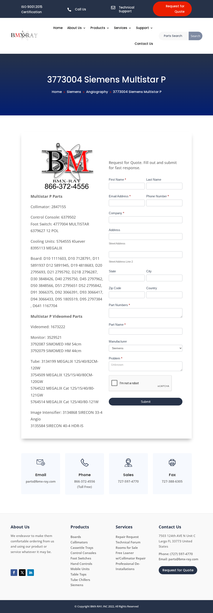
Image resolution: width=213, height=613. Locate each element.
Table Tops (78, 574)
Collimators (79, 542)
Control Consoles (83, 553)
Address (114, 230)
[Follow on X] (22, 572)
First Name (117, 179)
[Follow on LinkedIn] (30, 572)
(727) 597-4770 (181, 554)
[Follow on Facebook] (14, 572)
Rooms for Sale (127, 547)
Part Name (117, 324)
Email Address (120, 196)
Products (97, 28)
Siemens (77, 585)
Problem (115, 358)
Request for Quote (175, 9)
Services (120, 28)
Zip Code (115, 288)
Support (142, 28)
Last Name (153, 179)
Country (151, 288)
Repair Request (127, 537)
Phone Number (157, 196)
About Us (74, 28)
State (112, 271)
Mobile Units (80, 569)
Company (116, 213)
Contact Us (144, 43)
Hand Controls (81, 564)
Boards (76, 537)
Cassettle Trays (82, 547)
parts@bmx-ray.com (183, 559)
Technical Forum (128, 542)
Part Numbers (119, 305)
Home (58, 28)
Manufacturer (118, 341)
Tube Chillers (80, 580)
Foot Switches (81, 558)
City (149, 271)
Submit (145, 401)
